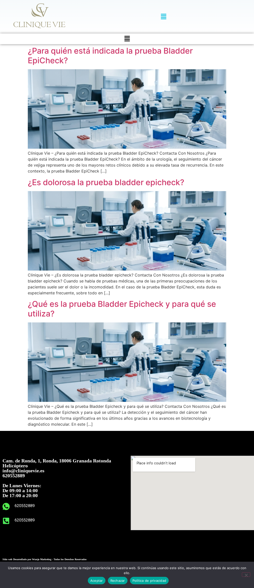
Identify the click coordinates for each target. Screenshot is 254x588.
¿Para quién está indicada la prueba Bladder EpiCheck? (110, 55)
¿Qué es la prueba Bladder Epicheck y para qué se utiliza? (122, 308)
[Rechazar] (246, 574)
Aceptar (96, 581)
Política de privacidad (149, 581)
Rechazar (117, 581)
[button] (163, 16)
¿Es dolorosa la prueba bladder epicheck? (106, 182)
